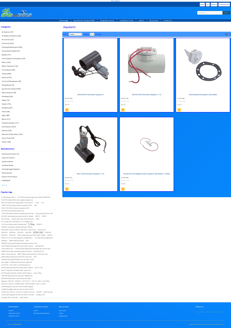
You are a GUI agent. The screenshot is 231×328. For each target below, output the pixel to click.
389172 (37, 216)
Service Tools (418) (8, 138)
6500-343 (38, 232)
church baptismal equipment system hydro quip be (17, 246)
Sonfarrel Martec (7, 162)
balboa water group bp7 (16, 240)
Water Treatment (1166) (10, 66)
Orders (61, 313)
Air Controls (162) (8, 40)
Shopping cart (63, 316)
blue (27, 240)
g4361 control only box (8, 254)
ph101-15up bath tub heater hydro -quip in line (16, 270)
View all (4, 185)
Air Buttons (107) (7, 32)
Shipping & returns (107, 20)
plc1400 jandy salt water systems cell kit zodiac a (16, 273)
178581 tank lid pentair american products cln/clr (16, 205)
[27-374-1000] (146, 144)
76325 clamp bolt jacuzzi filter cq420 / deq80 (31, 235)
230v (35, 205)
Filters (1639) (6, 62)
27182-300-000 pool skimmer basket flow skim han (17, 213)
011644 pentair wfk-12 (8, 197)
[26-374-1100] (146, 64)
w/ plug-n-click (40, 295)
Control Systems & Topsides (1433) (13, 59)
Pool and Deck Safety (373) (11, 51)
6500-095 (20, 232)
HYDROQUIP (6, 181)
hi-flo (35, 257)
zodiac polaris (24, 297)
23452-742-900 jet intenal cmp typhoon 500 (15, 208)
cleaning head (39, 246)
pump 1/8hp (37, 273)
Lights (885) (6, 115)
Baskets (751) (6, 55)
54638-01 (39, 224)
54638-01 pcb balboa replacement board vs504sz (16, 227)
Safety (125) (6, 100)
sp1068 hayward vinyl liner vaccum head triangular (17, 286)
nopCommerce (18, 324)
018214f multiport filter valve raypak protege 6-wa (17, 200)
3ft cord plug (5, 219)
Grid (226, 34)
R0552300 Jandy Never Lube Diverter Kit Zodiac (16, 278)
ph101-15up (39, 267)
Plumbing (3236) (7, 96)
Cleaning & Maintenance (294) (12, 47)
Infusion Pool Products (9, 177)
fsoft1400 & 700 (38, 251)
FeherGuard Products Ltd (10, 154)
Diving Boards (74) (8, 85)
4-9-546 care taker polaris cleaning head (13, 224)
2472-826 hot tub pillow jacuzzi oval (12, 211)
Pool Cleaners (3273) (9, 127)
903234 (49, 235)
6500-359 (12, 235)
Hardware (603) (7, 108)
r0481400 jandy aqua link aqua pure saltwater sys (16, 276)
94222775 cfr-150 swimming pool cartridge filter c (17, 238)
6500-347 (48, 232)
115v (42, 203)
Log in (207, 4)
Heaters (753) (6, 104)
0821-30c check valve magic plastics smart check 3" (17, 203)
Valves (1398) (6, 142)
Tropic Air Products (8, 158)
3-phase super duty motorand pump (22, 219)
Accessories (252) (8, 43)
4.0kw (37, 219)
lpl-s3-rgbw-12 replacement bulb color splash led (16, 262)
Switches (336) (6, 131)
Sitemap (10, 310)
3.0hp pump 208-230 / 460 (44, 213)
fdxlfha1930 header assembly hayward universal (16, 251)
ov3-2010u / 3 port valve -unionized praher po (15, 265)
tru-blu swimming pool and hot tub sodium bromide (17, 295)
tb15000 (39, 292)
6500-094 (12, 232)
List (229, 34)
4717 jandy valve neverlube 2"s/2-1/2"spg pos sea (17, 221)
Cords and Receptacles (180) (11, 81)
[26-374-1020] (90, 64)
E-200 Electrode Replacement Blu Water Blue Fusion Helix (32, 249)
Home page (63, 20)
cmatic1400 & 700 (7, 249)
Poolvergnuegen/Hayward (11, 169)
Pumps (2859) (6, 74)
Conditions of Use (126, 20)
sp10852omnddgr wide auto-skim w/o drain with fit (17, 289)
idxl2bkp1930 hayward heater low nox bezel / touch (17, 259)
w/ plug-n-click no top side (9, 297)
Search (226, 13)
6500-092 (4, 232)
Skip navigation (115, 1)
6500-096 (28, 232)
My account (153, 20)
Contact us (168, 20)
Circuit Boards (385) (8, 70)
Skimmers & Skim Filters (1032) (12, 134)
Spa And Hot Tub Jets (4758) (84, 20)
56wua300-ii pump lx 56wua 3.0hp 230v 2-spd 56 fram (18, 230)
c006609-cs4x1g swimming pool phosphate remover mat (19, 243)
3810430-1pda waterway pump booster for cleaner (17, 216)
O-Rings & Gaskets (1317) (10, 123)
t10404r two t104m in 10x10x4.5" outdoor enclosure (18, 292)
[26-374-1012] (90, 144)
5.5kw (31, 224)
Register (202, 4)
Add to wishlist (67, 110)
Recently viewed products (41, 313)
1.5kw (37, 203)
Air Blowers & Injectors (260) (11, 36)
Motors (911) (6, 119)
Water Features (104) (9, 93)
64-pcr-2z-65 (42, 230)
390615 (44, 216)
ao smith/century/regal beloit (44, 238)
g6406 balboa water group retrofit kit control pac (16, 257)
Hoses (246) (6, 112)
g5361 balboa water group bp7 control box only (33, 254)
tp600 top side (48, 292)
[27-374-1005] (202, 64)
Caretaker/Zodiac (8, 165)
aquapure (4, 240)
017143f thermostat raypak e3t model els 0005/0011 (34, 197)
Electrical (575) (7, 77)
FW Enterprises (7, 173)
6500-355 (4, 235)
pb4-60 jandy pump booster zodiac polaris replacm (17, 267)
